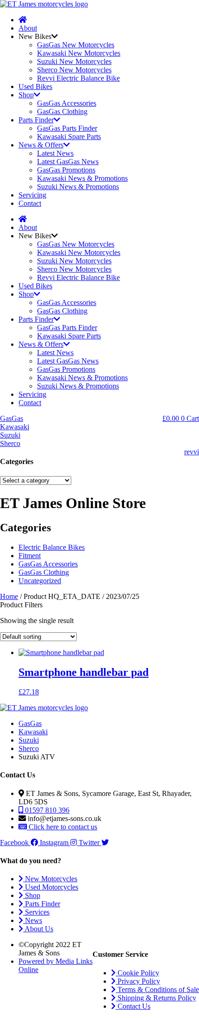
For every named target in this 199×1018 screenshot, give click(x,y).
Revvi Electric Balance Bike (78, 78)
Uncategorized (40, 581)
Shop (26, 95)
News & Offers (41, 145)
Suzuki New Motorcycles (74, 61)
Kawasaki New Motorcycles (78, 53)
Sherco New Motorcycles (74, 70)
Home (9, 596)
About (28, 28)
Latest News (55, 153)
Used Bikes (35, 86)
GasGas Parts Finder (67, 128)
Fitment (30, 556)
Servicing (32, 195)
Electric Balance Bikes (52, 547)
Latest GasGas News (68, 161)
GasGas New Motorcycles (75, 45)
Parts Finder (36, 120)
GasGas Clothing (62, 111)
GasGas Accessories (66, 103)
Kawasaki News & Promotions (82, 178)
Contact (30, 203)
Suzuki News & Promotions (78, 187)
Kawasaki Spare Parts (69, 136)
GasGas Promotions (66, 170)
